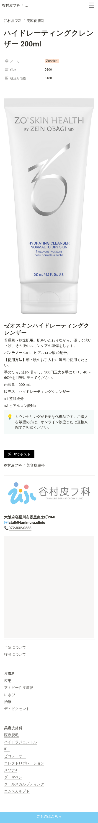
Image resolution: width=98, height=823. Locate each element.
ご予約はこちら (49, 816)
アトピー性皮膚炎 (18, 687)
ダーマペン (13, 777)
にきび (9, 694)
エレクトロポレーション (24, 762)
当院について (15, 647)
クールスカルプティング (24, 784)
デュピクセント (17, 708)
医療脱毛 (11, 734)
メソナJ (10, 769)
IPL (7, 748)
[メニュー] (91, 5)
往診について (15, 654)
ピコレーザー (15, 755)
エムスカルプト (17, 791)
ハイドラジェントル (20, 741)
